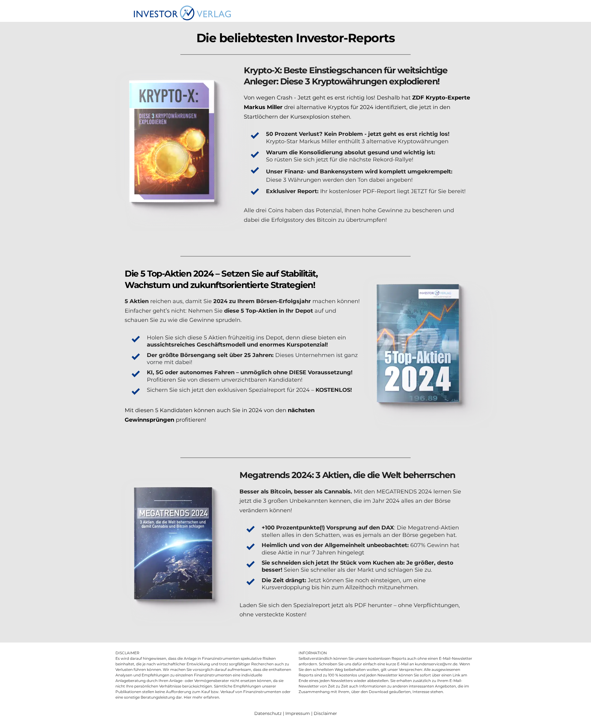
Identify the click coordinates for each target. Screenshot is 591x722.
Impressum (297, 713)
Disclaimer (325, 713)
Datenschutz (268, 713)
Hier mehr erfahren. (202, 697)
